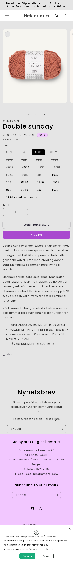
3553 (11, 160)
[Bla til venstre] (29, 114)
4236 (43, 167)
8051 (9, 190)
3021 (11, 152)
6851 (41, 160)
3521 (25, 152)
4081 (58, 167)
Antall (6, 205)
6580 (24, 182)
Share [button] (10, 354)
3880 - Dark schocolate (22, 197)
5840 (24, 190)
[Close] (70, 528)
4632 (54, 190)
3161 (41, 175)
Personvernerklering (41, 548)
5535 (56, 182)
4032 (25, 167)
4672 (11, 167)
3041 (11, 182)
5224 (11, 175)
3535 (38, 152)
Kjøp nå (36, 235)
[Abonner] (62, 429)
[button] (7, 16)
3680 (27, 175)
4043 (55, 175)
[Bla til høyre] (44, 114)
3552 (55, 152)
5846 (40, 182)
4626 (56, 160)
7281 (26, 160)
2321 (40, 190)
